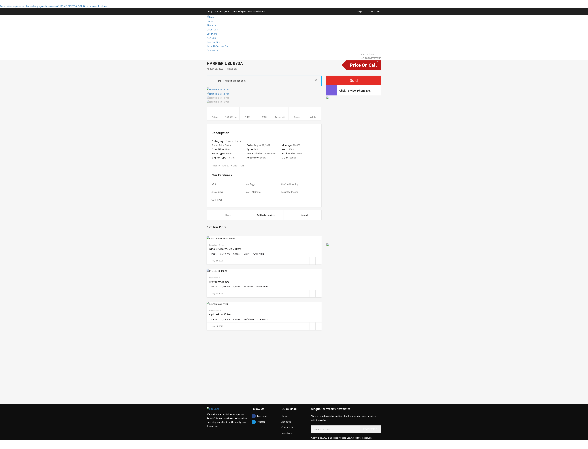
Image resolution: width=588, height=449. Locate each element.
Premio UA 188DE (219, 281)
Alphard (217, 310)
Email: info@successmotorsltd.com (249, 11)
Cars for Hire (213, 41)
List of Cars (213, 29)
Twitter (259, 421)
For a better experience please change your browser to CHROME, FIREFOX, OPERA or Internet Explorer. (53, 6)
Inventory (286, 432)
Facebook (259, 415)
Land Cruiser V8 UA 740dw (225, 249)
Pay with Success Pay (217, 46)
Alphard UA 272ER (220, 314)
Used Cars (212, 33)
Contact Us (212, 50)
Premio (217, 278)
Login (359, 11)
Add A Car (374, 11)
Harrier (238, 141)
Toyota (229, 141)
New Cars (211, 37)
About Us (211, 25)
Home (210, 21)
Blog (210, 11)
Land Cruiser (219, 245)
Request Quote (222, 11)
